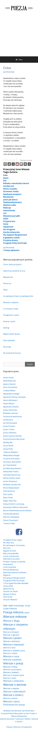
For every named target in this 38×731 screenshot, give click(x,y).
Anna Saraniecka (10, 387)
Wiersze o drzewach (11, 632)
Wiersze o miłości (10, 653)
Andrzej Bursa (9, 491)
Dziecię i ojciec (9, 321)
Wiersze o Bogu (11, 620)
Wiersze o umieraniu (13, 680)
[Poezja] (19, 8)
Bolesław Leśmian (10, 413)
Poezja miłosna (13, 612)
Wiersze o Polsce (10, 667)
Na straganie (9, 229)
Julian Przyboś (9, 426)
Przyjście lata (9, 221)
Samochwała (9, 210)
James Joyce (8, 419)
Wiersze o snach (9, 678)
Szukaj (30, 364)
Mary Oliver (8, 497)
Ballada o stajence (10, 302)
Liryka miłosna (10, 608)
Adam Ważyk (8, 403)
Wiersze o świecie (10, 698)
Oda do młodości (10, 599)
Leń (4, 213)
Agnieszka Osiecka (11, 406)
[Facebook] (5, 164)
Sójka (5, 218)
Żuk (4, 180)
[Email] (25, 164)
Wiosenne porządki (11, 216)
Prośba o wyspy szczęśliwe (14, 561)
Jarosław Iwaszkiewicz (12, 468)
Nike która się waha (11, 559)
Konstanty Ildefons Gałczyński (15, 507)
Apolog (6, 327)
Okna (5, 289)
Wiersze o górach (11, 634)
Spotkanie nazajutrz (12, 194)
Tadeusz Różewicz (10, 452)
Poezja (9, 727)
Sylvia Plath (8, 449)
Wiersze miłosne (15, 616)
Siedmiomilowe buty (12, 202)
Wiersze (17, 727)
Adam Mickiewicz (10, 400)
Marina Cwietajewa (11, 517)
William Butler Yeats (11, 478)
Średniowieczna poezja (14, 704)
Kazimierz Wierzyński (12, 462)
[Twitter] (9, 164)
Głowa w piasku (10, 189)
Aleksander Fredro (11, 471)
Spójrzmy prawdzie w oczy (14, 271)
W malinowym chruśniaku (14, 545)
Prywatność (27, 727)
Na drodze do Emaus (12, 353)
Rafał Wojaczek (9, 380)
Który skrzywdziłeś (10, 553)
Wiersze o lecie (9, 647)
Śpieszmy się (8, 588)
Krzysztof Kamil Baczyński (14, 439)
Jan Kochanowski (10, 423)
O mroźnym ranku (10, 308)
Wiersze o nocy (11, 656)
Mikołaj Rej (7, 442)
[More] (29, 164)
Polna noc (7, 283)
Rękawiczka (8, 277)
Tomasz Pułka (9, 523)
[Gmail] (17, 164)
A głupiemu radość (11, 237)
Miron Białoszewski (11, 488)
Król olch (6, 548)
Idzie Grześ (7, 597)
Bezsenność (8, 197)
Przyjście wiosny (10, 240)
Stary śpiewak (9, 340)
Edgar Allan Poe (9, 501)
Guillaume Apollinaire (12, 416)
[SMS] (21, 164)
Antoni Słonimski (10, 410)
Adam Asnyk (8, 377)
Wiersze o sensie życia (13, 675)
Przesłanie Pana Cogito (12, 540)
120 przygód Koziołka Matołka (15, 583)
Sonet (26, 612)
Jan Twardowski (9, 465)
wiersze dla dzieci (7, 719)
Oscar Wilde (8, 445)
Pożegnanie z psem (11, 315)
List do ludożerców (11, 556)
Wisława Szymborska (12, 484)
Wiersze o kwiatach (13, 644)
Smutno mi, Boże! (10, 591)
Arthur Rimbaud (10, 481)
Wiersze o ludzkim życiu (14, 650)
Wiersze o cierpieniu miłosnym (15, 626)
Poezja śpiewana (11, 250)
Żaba (5, 175)
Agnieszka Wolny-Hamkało (14, 397)
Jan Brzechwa (8, 72)
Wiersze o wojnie (11, 688)
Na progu (7, 346)
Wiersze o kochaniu (11, 641)
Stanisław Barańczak (11, 475)
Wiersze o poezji (13, 663)
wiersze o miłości (23, 719)
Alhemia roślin (9, 205)
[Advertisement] (19, 36)
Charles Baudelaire (11, 513)
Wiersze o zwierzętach (14, 691)
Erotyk (27, 605)
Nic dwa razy (8, 542)
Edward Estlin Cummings (13, 504)
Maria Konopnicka (19, 716)
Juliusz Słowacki (9, 432)
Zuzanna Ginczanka (11, 458)
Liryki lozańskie (9, 567)
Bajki (5, 605)
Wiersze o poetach (12, 659)
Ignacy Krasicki (9, 384)
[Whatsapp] (13, 164)
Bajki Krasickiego (16, 605)
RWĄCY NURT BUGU (11, 334)
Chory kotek (8, 586)
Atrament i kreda (11, 191)
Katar (5, 224)
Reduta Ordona (9, 594)
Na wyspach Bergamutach (15, 235)
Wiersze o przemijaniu (12, 669)
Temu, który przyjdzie (12, 264)
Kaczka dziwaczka (11, 232)
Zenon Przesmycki (10, 520)
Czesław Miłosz (9, 390)
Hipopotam (8, 227)
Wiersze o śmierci (13, 695)
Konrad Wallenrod (10, 569)
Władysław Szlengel (11, 393)
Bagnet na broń (9, 550)
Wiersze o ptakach (11, 672)
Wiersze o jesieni (12, 638)
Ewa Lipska (8, 494)
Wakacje (7, 207)
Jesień (5, 178)
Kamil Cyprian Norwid (12, 436)
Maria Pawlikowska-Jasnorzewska (17, 510)
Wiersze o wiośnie (14, 685)
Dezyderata (8, 564)
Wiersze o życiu (11, 701)
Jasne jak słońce (10, 199)
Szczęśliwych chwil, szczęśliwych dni (18, 296)
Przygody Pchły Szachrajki (15, 243)
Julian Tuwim (8, 429)
